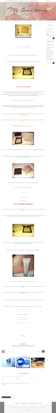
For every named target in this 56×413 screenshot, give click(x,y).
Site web (32, 378)
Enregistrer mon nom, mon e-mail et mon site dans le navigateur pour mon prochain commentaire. (15, 383)
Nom (2, 378)
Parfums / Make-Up (26, 407)
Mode (32, 407)
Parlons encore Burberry (23, 319)
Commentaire (3, 384)
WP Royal (16, 407)
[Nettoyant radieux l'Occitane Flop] (43, 351)
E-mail (17, 378)
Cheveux (30, 407)
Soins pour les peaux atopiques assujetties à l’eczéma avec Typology (49, 51)
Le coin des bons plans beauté (41, 407)
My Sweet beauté (28, 10)
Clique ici (23, 192)
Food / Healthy (35, 407)
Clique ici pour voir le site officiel (23, 197)
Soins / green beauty (21, 407)
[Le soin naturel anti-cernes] (3, 351)
